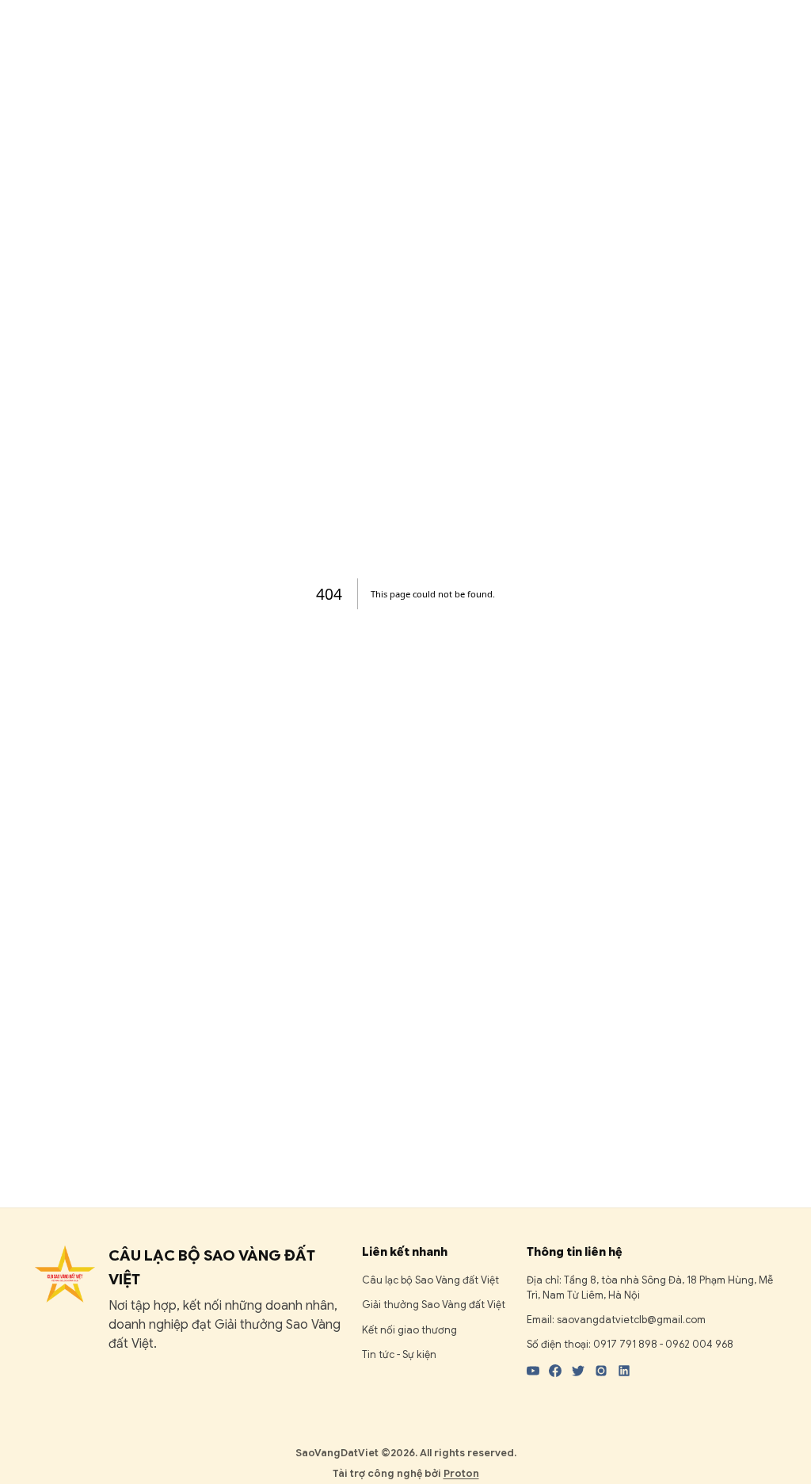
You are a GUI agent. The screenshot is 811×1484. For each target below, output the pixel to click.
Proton (461, 1473)
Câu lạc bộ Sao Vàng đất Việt (430, 1280)
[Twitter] (578, 1370)
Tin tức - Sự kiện (399, 1355)
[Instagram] (601, 1370)
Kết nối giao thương (409, 1330)
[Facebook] (555, 1370)
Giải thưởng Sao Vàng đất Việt (433, 1305)
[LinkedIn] (624, 1370)
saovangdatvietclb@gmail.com (631, 1320)
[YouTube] (533, 1370)
